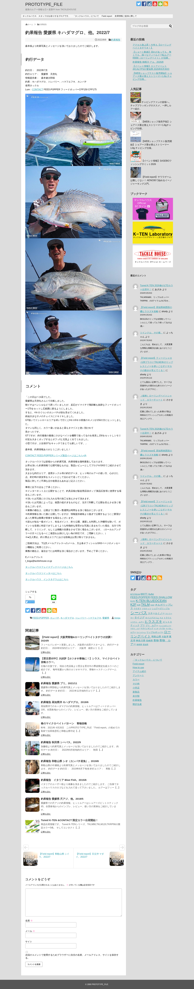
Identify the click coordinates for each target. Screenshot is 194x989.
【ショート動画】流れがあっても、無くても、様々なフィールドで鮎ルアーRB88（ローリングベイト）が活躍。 (152, 55)
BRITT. (144, 594)
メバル (162, 628)
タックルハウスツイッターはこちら (43, 573)
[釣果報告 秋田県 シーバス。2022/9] (32, 748)
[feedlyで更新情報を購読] (160, 3)
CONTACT (37, 89)
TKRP (152, 605)
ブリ (142, 625)
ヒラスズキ (153, 621)
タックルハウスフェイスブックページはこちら (49, 567)
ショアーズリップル (161, 608)
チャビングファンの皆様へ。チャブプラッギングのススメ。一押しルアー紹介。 (150, 105)
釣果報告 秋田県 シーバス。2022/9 (61, 742)
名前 (29, 920)
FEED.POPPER (41, 618)
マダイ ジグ (135, 628)
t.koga (117, 618)
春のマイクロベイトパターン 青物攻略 (64, 723)
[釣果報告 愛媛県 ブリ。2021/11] (32, 689)
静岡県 (139, 645)
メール (30, 931)
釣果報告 (115, 40)
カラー (136, 679)
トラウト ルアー (137, 622)
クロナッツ (146, 609)
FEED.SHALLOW (161, 597)
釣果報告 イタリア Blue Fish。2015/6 (63, 780)
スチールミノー (156, 613)
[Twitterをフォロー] (138, 3)
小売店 (136, 688)
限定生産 (137, 704)
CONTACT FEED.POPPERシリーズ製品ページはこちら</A (55, 455)
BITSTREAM (135, 594)
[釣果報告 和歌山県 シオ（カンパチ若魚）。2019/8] (32, 767)
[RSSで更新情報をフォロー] (165, 3)
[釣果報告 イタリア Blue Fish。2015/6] (32, 786)
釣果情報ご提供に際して (126, 16)
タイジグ (139, 617)
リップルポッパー (154, 632)
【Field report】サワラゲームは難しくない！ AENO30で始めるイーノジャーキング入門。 (151, 180)
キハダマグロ (67, 618)
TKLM (145, 604)
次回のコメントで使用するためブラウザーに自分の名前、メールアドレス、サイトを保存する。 (71, 956)
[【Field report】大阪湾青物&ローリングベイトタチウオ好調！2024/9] (32, 643)
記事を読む (46, 652)
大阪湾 (165, 636)
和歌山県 (156, 636)
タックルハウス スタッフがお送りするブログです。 (46, 16)
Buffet (151, 594)
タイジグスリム (152, 618)
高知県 (145, 645)
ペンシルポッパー (165, 626)
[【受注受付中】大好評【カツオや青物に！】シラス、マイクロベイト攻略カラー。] (32, 664)
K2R (138, 605)
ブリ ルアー (151, 625)
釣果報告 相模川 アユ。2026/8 (148, 62)
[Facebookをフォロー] (144, 3)
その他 (136, 683)
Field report (107, 16)
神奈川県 (140, 640)
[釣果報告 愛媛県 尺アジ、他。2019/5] (32, 805)
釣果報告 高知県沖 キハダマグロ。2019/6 (64, 702)
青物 (156, 640)
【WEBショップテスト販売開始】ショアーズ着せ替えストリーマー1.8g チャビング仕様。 (152, 76)
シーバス (138, 612)
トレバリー (80, 618)
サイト (28, 941)
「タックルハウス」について (86, 16)
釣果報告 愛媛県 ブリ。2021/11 (59, 683)
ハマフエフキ (94, 618)
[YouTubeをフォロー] (155, 3)
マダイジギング (146, 628)
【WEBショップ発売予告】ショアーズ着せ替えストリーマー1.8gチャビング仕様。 (151, 125)
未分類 (136, 696)
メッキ (156, 628)
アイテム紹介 (139, 671)
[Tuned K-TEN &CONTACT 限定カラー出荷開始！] (32, 826)
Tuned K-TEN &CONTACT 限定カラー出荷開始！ (69, 820)
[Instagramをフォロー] (149, 3)
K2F (133, 604)
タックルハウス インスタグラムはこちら (46, 579)
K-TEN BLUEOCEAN (151, 601)
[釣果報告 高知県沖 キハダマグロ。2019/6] (32, 708)
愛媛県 (105, 618)
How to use (138, 667)
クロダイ (137, 608)
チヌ (161, 618)
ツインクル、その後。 (151, 332)
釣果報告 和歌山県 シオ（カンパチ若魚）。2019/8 (70, 761)
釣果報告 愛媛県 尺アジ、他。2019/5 (62, 798)
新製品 (136, 692)
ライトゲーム (141, 632)
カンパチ (54, 618)
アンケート (138, 675)
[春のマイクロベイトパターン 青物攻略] (32, 729)
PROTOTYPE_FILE (44, 4)
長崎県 (149, 640)
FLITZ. (132, 601)
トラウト (168, 618)
